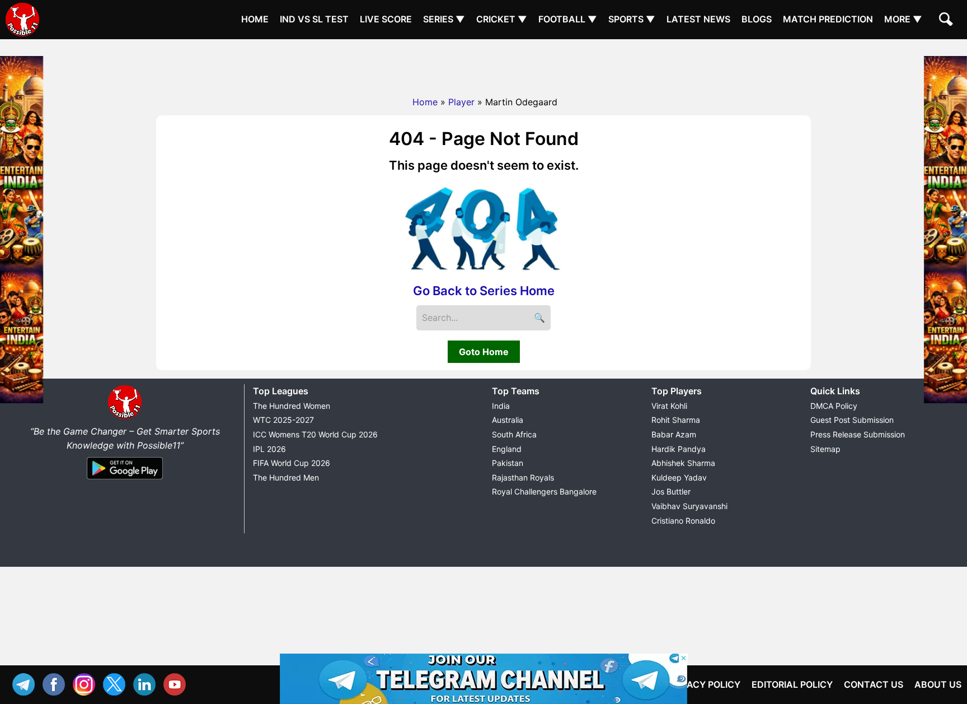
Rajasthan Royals (523, 477)
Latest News (698, 19)
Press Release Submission (857, 434)
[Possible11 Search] (947, 21)
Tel (26, 683)
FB (57, 683)
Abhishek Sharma (683, 463)
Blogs (756, 19)
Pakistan (507, 463)
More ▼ (903, 19)
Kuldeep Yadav (679, 477)
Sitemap (825, 449)
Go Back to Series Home (484, 290)
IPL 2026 (269, 449)
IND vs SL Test (314, 19)
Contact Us (873, 684)
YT (177, 683)
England (507, 449)
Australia (507, 420)
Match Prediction (828, 19)
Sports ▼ (631, 19)
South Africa (514, 434)
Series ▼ (444, 19)
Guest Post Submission (852, 420)
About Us (937, 684)
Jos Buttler (671, 491)
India (501, 406)
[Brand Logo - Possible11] (125, 416)
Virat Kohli (669, 406)
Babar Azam (673, 434)
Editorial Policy (792, 684)
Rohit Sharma (675, 420)
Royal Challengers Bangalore (544, 491)
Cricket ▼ (501, 19)
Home (255, 19)
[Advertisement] (483, 64)
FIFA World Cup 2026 (291, 463)
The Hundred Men (286, 477)
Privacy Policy (703, 684)
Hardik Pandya (678, 449)
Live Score (386, 19)
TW (117, 683)
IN (147, 683)
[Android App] (124, 480)
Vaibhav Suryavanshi (689, 506)
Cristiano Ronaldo (683, 520)
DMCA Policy (833, 406)
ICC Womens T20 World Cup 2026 (315, 434)
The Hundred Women (291, 406)
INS (87, 683)
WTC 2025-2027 (283, 420)
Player (461, 102)
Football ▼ (567, 19)
